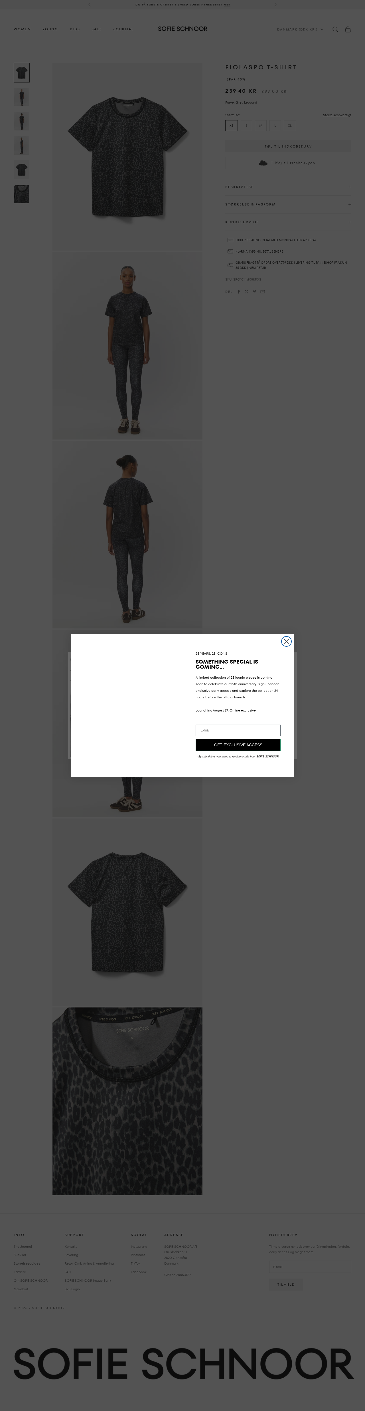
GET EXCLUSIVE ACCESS (238, 745)
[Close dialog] (286, 641)
